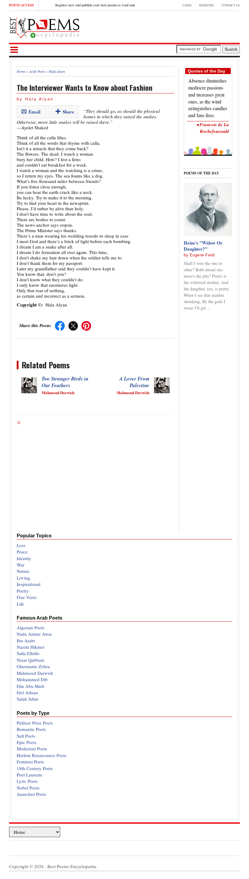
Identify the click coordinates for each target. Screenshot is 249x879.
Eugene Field (202, 255)
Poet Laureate (30, 775)
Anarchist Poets (31, 794)
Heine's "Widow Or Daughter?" (203, 245)
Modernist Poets (32, 748)
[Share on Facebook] (60, 325)
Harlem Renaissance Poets (42, 755)
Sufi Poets (26, 736)
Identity (24, 558)
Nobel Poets (28, 788)
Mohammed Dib (32, 679)
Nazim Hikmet (30, 647)
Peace (22, 552)
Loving (23, 578)
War (20, 565)
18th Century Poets (35, 768)
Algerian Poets (30, 627)
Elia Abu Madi (30, 686)
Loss (21, 545)
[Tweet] (73, 325)
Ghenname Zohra (33, 666)
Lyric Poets (27, 781)
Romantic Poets (31, 729)
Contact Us (230, 5)
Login (187, 5)
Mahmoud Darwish (35, 673)
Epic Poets (26, 742)
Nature (23, 571)
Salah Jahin (27, 699)
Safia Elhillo (28, 653)
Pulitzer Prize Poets (35, 723)
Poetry (23, 591)
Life (20, 604)
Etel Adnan (27, 692)
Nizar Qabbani (30, 660)
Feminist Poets (30, 762)
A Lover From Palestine (134, 382)
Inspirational (28, 584)
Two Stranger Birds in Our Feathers (65, 382)
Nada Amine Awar (34, 634)
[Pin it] (86, 325)
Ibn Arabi (26, 640)
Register (206, 5)
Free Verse (27, 597)
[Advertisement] (169, 26)
